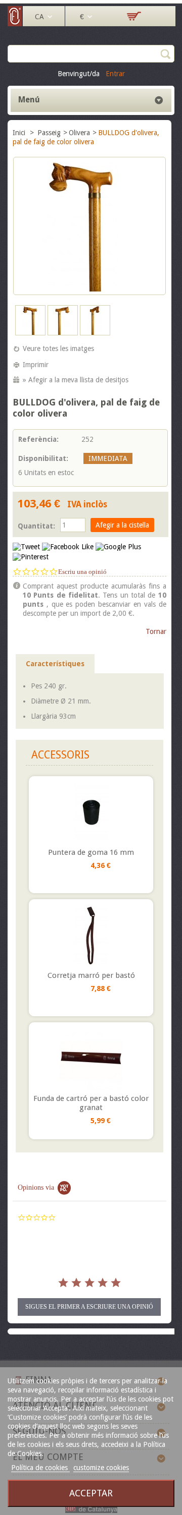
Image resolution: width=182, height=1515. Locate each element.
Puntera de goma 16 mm (91, 852)
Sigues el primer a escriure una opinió (89, 1306)
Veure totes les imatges (58, 348)
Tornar (156, 631)
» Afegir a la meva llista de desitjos (75, 380)
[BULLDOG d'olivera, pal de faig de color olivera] (30, 333)
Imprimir (36, 365)
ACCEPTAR (91, 1493)
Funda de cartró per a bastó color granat (91, 1103)
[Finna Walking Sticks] (15, 24)
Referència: (38, 439)
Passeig (49, 133)
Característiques (55, 664)
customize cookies (101, 1468)
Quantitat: (36, 526)
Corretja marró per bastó (91, 975)
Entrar (115, 74)
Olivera (79, 133)
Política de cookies (40, 1468)
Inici (20, 133)
